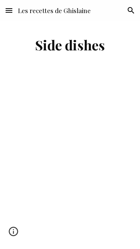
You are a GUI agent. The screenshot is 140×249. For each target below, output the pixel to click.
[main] (70, 45)
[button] (9, 10)
